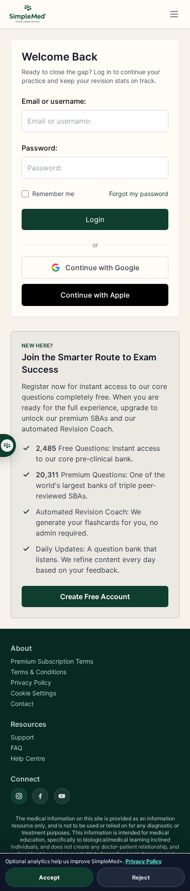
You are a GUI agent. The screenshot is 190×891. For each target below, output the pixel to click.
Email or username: (54, 101)
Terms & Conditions (38, 672)
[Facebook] (40, 796)
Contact (22, 703)
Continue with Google (102, 267)
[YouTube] (62, 796)
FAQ (17, 747)
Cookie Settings (33, 693)
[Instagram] (19, 796)
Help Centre (28, 758)
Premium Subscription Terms (52, 661)
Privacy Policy (143, 861)
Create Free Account (95, 596)
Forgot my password (138, 193)
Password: (39, 147)
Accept (49, 877)
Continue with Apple (95, 295)
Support (22, 737)
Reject (141, 877)
